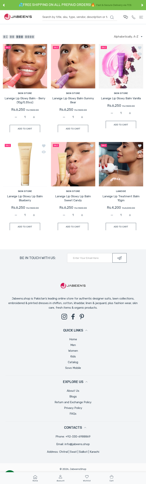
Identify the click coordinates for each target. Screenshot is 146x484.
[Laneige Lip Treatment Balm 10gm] (121, 164)
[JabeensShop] (18, 17)
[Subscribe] (119, 258)
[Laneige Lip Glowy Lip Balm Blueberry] (25, 164)
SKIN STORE (25, 93)
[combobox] (79, 17)
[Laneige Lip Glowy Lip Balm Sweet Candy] (73, 164)
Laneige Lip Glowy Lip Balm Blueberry (25, 198)
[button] (3, 5)
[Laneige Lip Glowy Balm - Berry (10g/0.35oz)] (25, 66)
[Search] (112, 17)
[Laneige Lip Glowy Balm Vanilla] (121, 66)
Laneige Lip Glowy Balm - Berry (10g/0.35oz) (25, 100)
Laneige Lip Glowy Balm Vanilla (121, 98)
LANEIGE (121, 191)
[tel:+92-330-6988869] (133, 17)
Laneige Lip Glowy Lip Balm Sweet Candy (73, 198)
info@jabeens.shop (77, 444)
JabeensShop (78, 469)
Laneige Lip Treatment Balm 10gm (121, 198)
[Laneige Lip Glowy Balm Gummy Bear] (73, 66)
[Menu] (141, 17)
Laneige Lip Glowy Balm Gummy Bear (73, 100)
